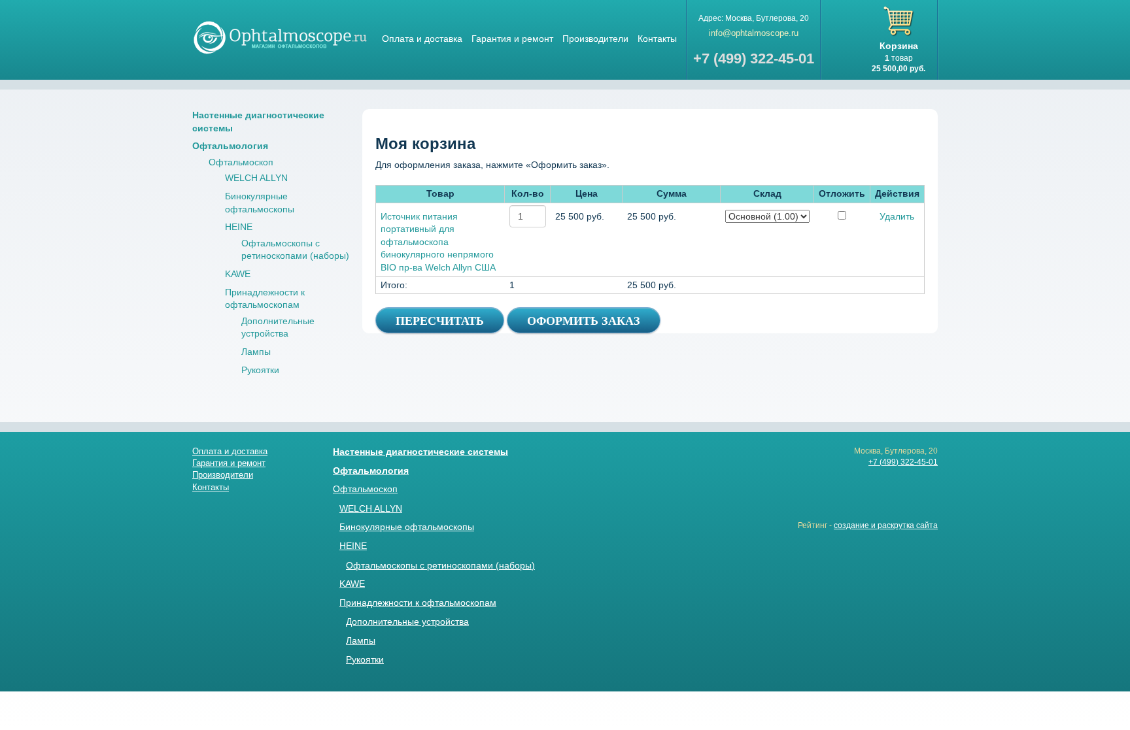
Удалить (897, 216)
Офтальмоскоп (241, 162)
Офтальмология (230, 146)
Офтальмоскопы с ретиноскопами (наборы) (440, 565)
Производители (595, 38)
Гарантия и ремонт (512, 38)
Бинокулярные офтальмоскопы (406, 527)
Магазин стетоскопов (280, 37)
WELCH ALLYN (256, 178)
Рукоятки (260, 370)
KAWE (237, 274)
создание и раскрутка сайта (886, 525)
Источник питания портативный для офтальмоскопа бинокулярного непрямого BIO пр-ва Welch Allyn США (438, 242)
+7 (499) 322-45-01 (903, 462)
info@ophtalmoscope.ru (753, 33)
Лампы (256, 351)
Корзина (899, 46)
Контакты (657, 38)
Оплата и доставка (422, 38)
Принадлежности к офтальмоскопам (417, 602)
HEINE (238, 227)
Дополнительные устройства (407, 621)
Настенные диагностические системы (420, 451)
